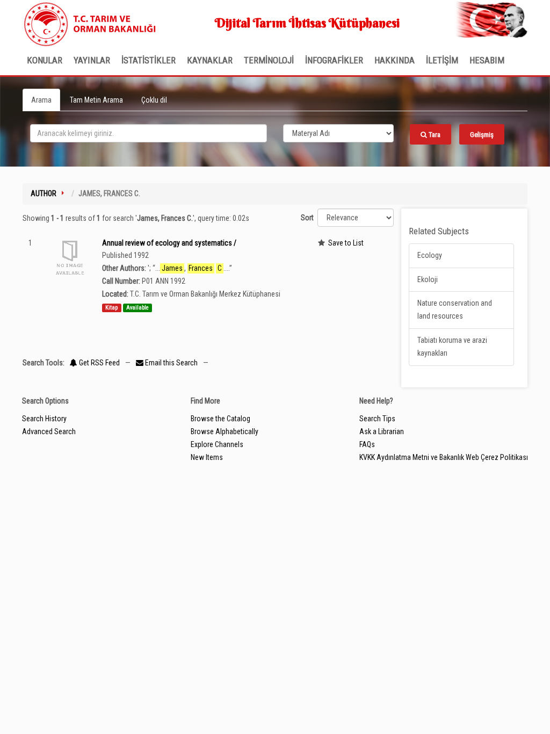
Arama (41, 100)
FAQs (367, 444)
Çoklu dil (154, 100)
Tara (433, 135)
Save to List (346, 243)
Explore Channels (217, 444)
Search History (44, 418)
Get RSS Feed (98, 362)
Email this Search (171, 362)
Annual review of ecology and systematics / (169, 243)
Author (43, 193)
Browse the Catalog (220, 418)
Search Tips (377, 418)
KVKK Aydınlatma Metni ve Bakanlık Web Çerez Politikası (443, 457)
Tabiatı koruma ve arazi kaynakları (452, 346)
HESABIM (486, 60)
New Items (207, 457)
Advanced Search (49, 431)
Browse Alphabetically (224, 431)
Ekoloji (427, 279)
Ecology (429, 255)
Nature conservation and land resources (454, 309)
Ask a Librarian (381, 431)
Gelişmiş (482, 135)
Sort (307, 217)
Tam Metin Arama (96, 100)
